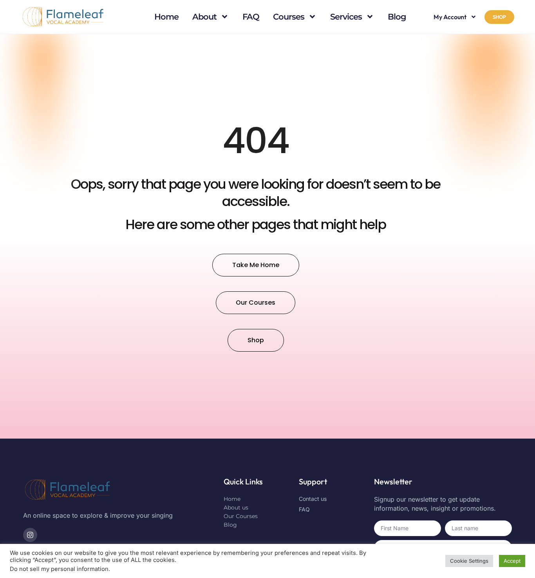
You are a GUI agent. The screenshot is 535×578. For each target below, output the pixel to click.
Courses (288, 17)
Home (166, 17)
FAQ (250, 17)
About (204, 17)
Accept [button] (512, 561)
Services (346, 17)
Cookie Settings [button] (469, 561)
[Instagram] (30, 535)
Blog (397, 17)
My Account (450, 17)
